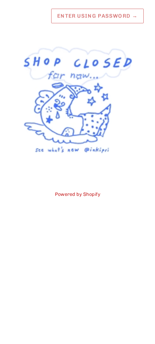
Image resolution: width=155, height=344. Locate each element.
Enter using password (97, 16)
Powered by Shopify (77, 194)
